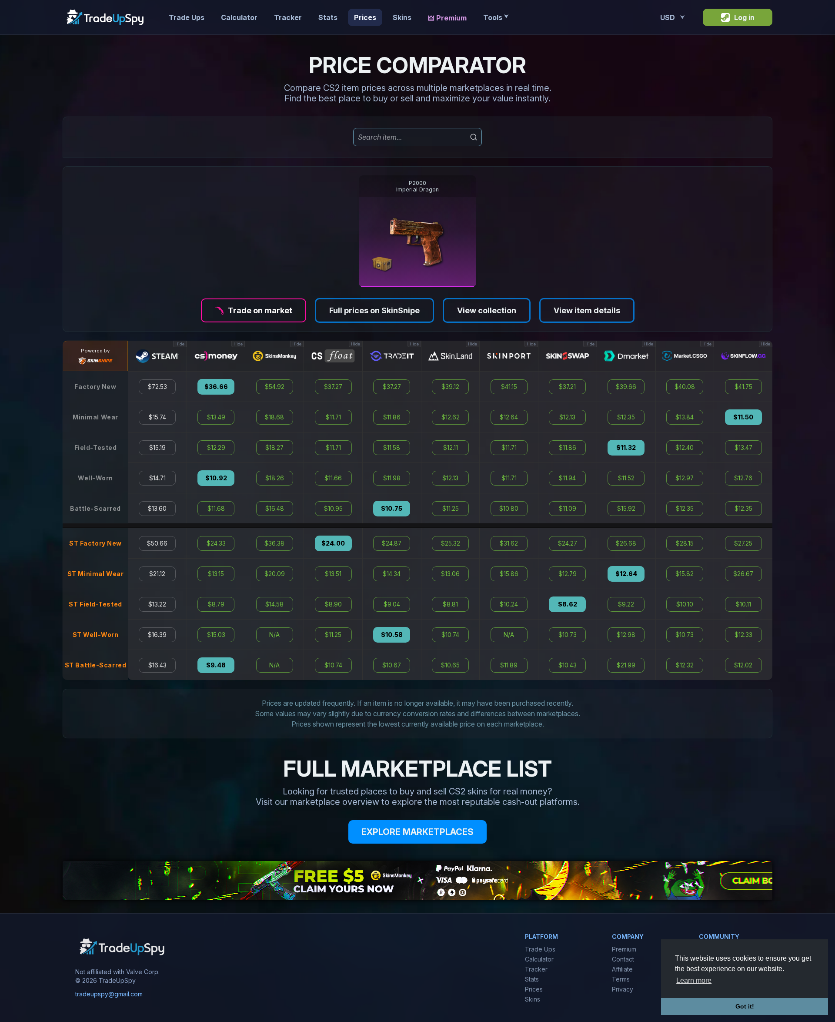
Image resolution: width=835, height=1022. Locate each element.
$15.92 (626, 508)
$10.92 (216, 478)
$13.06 (450, 573)
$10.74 (333, 665)
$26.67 (743, 573)
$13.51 (333, 573)
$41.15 (509, 386)
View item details (587, 310)
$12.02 (743, 665)
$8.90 (333, 604)
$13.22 (157, 604)
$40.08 (685, 386)
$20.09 (274, 573)
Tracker (288, 17)
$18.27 (274, 447)
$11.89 (509, 665)
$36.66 (216, 386)
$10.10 (684, 604)
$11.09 (567, 508)
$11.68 (216, 508)
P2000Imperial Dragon (417, 186)
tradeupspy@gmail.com (109, 994)
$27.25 (743, 543)
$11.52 (626, 478)
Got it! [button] (744, 1006)
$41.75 (743, 386)
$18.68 (274, 417)
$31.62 (509, 543)
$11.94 (567, 478)
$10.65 (450, 665)
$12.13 (450, 478)
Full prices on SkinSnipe (374, 310)
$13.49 (216, 417)
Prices (365, 17)
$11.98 (392, 478)
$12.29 (216, 447)
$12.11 (450, 447)
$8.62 (567, 604)
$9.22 (626, 604)
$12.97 (684, 478)
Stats (327, 17)
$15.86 (509, 573)
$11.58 (391, 447)
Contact (623, 959)
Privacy (622, 989)
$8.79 (216, 604)
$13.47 (743, 447)
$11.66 (333, 478)
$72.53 (157, 386)
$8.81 (450, 604)
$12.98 (626, 634)
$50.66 (157, 543)
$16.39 (157, 634)
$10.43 (567, 665)
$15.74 (157, 417)
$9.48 (216, 665)
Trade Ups (186, 17)
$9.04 (392, 604)
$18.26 (274, 478)
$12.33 (743, 634)
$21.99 (626, 665)
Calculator (239, 17)
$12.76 (743, 478)
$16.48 (274, 508)
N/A (274, 634)
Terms (621, 979)
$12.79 (567, 573)
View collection (486, 310)
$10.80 (508, 508)
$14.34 (392, 573)
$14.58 (274, 604)
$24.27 (567, 543)
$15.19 (157, 447)
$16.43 (157, 665)
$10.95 (333, 508)
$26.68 (626, 543)
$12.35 (626, 417)
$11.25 (333, 634)
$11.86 (392, 417)
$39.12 (450, 386)
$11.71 (333, 417)
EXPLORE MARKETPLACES (417, 832)
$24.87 (391, 543)
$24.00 (333, 543)
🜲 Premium (447, 17)
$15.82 (684, 573)
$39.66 (626, 386)
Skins (402, 17)
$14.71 (157, 478)
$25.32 (450, 543)
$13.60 (157, 508)
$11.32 (626, 447)
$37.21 (567, 386)
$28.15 (685, 543)
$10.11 (743, 604)
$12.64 (509, 417)
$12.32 (685, 665)
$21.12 (157, 573)
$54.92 (274, 386)
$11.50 (743, 417)
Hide (179, 344)
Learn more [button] (693, 980)
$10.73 (567, 634)
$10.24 (509, 604)
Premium (624, 949)
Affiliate (622, 969)
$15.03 (216, 634)
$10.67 (391, 665)
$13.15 (216, 573)
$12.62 (450, 417)
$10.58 (392, 634)
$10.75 (391, 508)
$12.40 (684, 447)
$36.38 (274, 543)
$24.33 (216, 543)
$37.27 (333, 386)
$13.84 (684, 417)
